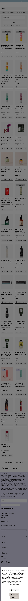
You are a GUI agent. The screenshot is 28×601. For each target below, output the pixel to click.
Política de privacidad (14, 584)
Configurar (14, 590)
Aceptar (14, 598)
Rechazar (14, 594)
